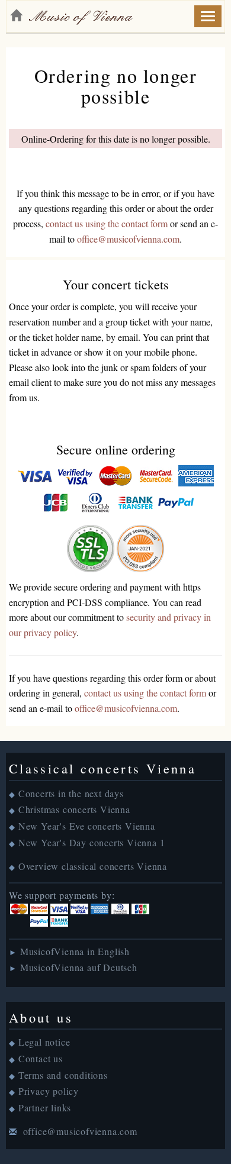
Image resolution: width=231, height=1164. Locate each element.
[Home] (16, 15)
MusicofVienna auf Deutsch (78, 967)
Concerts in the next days (71, 793)
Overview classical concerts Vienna (92, 866)
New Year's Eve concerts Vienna (86, 826)
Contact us (40, 1058)
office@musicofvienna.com (128, 239)
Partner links (44, 1107)
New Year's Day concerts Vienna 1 (91, 842)
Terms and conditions (63, 1075)
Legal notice (44, 1042)
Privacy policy (48, 1091)
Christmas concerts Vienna (74, 809)
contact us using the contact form (107, 223)
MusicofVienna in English (75, 951)
